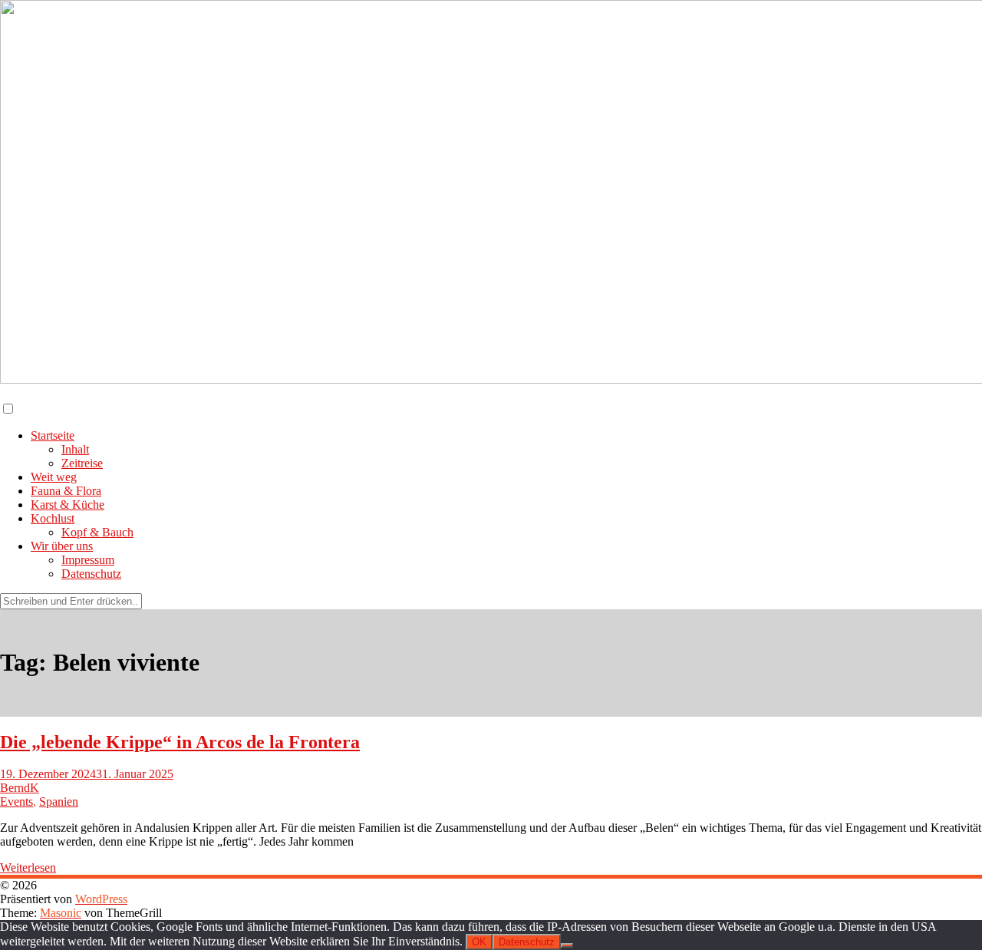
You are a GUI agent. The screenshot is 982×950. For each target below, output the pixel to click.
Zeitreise (82, 463)
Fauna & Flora (66, 490)
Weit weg (54, 476)
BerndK (19, 787)
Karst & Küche (67, 504)
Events (16, 801)
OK (479, 942)
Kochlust (52, 518)
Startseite (52, 435)
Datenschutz (91, 573)
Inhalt (75, 449)
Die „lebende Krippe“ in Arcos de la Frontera (180, 742)
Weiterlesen (28, 867)
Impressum (87, 559)
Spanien (58, 801)
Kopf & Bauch (97, 532)
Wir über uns (62, 546)
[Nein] (567, 945)
